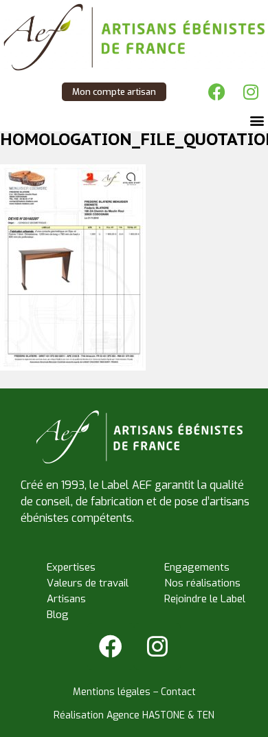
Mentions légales (111, 691)
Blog (58, 615)
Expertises (71, 567)
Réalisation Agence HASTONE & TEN (134, 715)
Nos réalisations (202, 583)
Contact (178, 691)
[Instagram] (251, 91)
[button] (256, 120)
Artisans (66, 599)
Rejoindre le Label (204, 599)
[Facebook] (216, 91)
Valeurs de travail (88, 583)
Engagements (197, 567)
